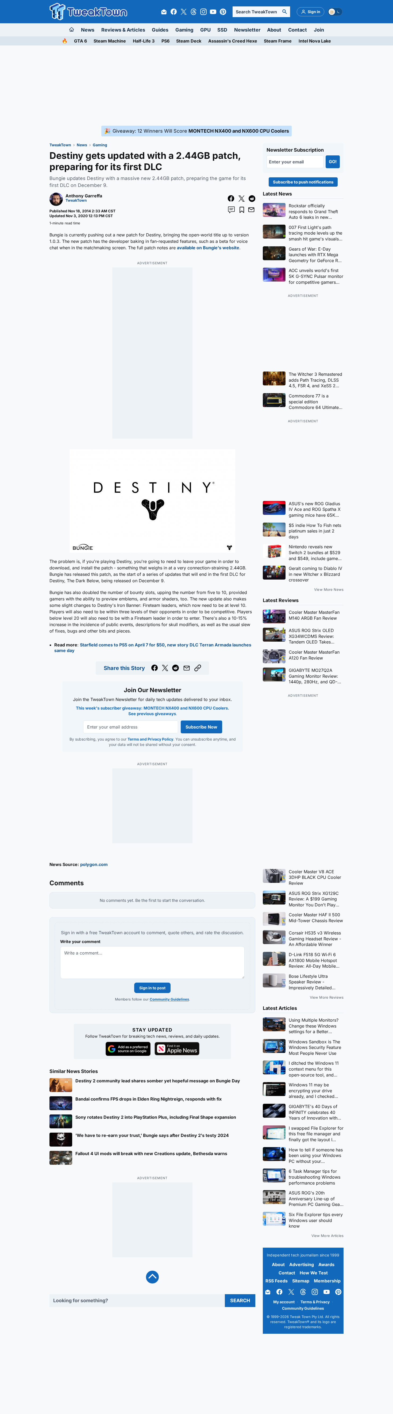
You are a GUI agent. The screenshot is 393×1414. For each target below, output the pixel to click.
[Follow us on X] (183, 12)
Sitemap (300, 1280)
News (87, 30)
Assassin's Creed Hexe (232, 41)
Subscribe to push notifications (303, 182)
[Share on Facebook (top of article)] (231, 198)
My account (284, 1302)
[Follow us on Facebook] (174, 12)
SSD (222, 30)
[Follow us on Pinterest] (223, 12)
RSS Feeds (276, 1280)
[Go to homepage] (72, 29)
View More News (329, 589)
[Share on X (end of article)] (165, 668)
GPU (205, 30)
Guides (160, 30)
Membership (327, 1280)
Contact (297, 30)
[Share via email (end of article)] (187, 668)
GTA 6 (80, 41)
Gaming (184, 30)
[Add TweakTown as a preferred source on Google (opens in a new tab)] (128, 1049)
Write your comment (80, 941)
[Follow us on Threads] (193, 12)
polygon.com (94, 864)
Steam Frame (278, 41)
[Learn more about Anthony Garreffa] (56, 204)
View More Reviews (327, 997)
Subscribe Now (201, 727)
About (274, 30)
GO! (333, 161)
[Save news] (241, 209)
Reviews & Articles (123, 30)
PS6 (165, 41)
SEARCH (240, 1300)
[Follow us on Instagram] (203, 12)
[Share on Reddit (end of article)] (175, 668)
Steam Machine (110, 41)
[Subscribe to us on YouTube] (213, 12)
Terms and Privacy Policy (150, 739)
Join (319, 30)
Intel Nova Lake (315, 41)
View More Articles (327, 1235)
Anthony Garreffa (84, 195)
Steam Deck (188, 41)
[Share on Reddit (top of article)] (252, 198)
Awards (326, 1264)
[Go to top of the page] (152, 1277)
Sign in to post (152, 988)
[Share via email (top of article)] (251, 210)
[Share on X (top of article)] (241, 198)
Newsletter (247, 30)
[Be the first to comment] (231, 209)
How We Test (314, 1272)
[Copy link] (197, 668)
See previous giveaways (152, 713)
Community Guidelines (169, 999)
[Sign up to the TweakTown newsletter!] (164, 12)
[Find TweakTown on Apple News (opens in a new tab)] (177, 1048)
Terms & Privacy (315, 1302)
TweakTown (60, 145)
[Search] (284, 11)
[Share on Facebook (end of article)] (154, 668)
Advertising (301, 1264)
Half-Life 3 (144, 41)
